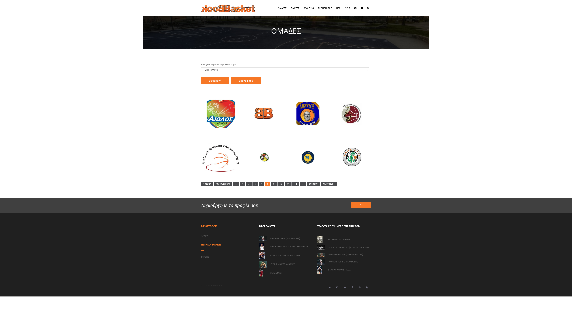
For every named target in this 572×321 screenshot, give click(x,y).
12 (295, 184)
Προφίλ (204, 236)
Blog (347, 8)
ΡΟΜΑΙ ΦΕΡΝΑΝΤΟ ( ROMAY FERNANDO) (289, 246)
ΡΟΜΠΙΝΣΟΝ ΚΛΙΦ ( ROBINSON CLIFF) (345, 254)
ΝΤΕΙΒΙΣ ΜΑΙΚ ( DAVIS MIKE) (282, 264)
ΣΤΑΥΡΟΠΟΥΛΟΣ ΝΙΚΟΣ (339, 270)
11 (288, 184)
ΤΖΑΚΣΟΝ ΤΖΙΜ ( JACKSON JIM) (285, 255)
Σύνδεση (205, 257)
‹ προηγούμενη (223, 184)
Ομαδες (282, 8)
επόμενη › (313, 184)
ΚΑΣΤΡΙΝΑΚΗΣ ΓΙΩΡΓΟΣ (339, 239)
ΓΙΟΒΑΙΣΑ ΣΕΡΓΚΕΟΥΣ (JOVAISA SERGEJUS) (348, 247)
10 (281, 184)
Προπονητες (325, 8)
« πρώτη (207, 184)
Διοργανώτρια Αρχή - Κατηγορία (219, 64)
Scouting (309, 8)
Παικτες (295, 8)
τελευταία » (329, 184)
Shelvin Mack (276, 273)
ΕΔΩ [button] (361, 205)
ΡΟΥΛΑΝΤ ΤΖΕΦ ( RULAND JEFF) (285, 238)
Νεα (338, 8)
